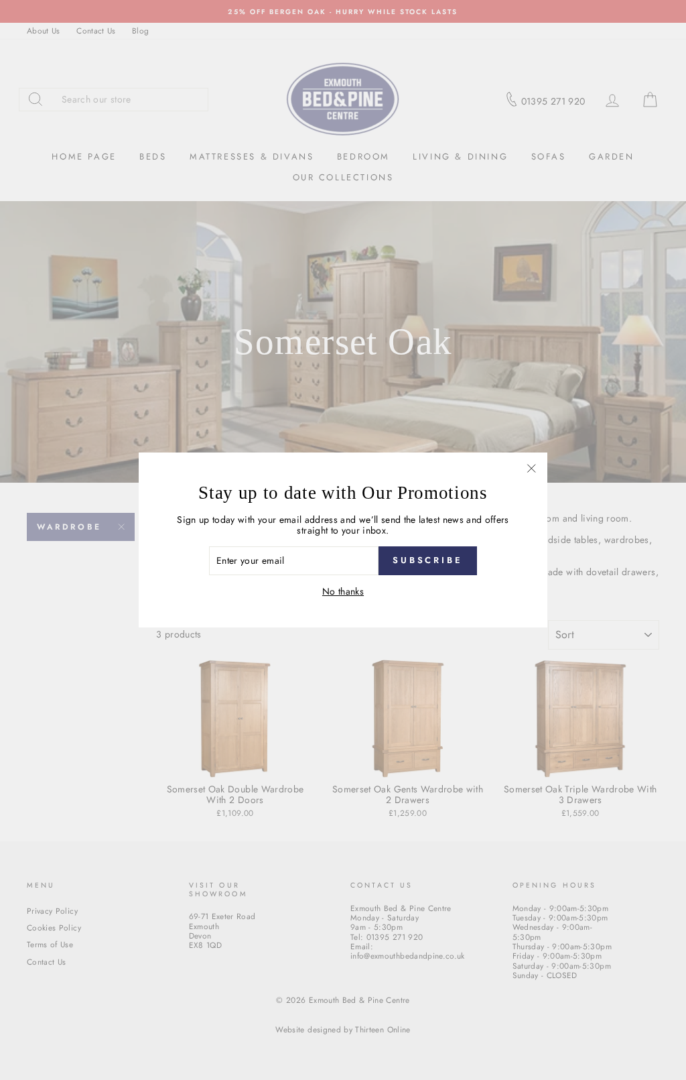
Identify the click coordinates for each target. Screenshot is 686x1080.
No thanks (343, 591)
